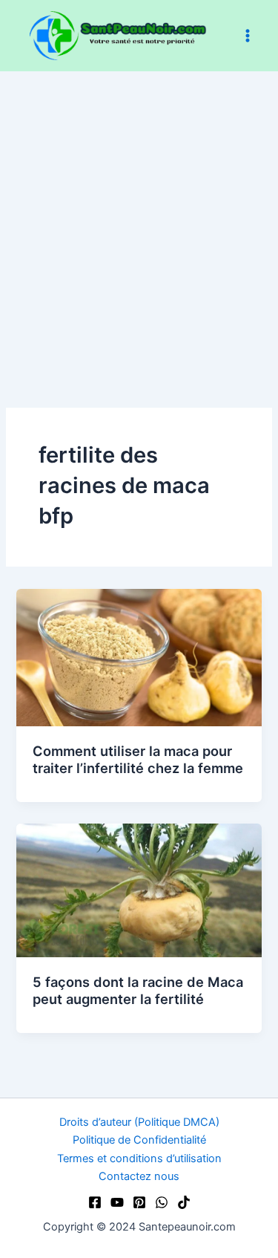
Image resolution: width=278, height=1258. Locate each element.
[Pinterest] (139, 1202)
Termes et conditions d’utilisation (139, 1158)
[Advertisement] (139, 218)
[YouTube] (117, 1202)
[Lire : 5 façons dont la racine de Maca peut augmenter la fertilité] (138, 889)
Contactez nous (139, 1176)
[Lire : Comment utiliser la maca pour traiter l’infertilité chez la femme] (138, 656)
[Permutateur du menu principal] (247, 35)
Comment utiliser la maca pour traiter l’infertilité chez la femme (138, 760)
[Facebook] (95, 1202)
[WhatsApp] (161, 1202)
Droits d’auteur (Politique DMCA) (139, 1122)
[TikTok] (184, 1202)
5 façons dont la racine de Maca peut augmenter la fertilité (138, 991)
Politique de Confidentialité (139, 1140)
